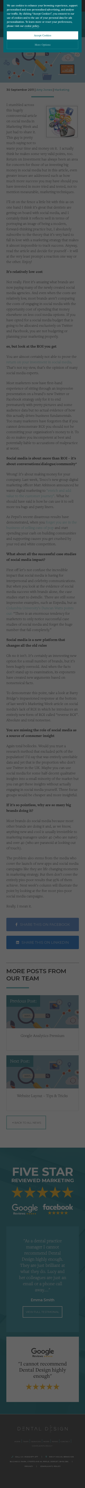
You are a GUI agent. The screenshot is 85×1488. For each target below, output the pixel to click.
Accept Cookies (42, 35)
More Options (43, 44)
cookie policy (31, 25)
